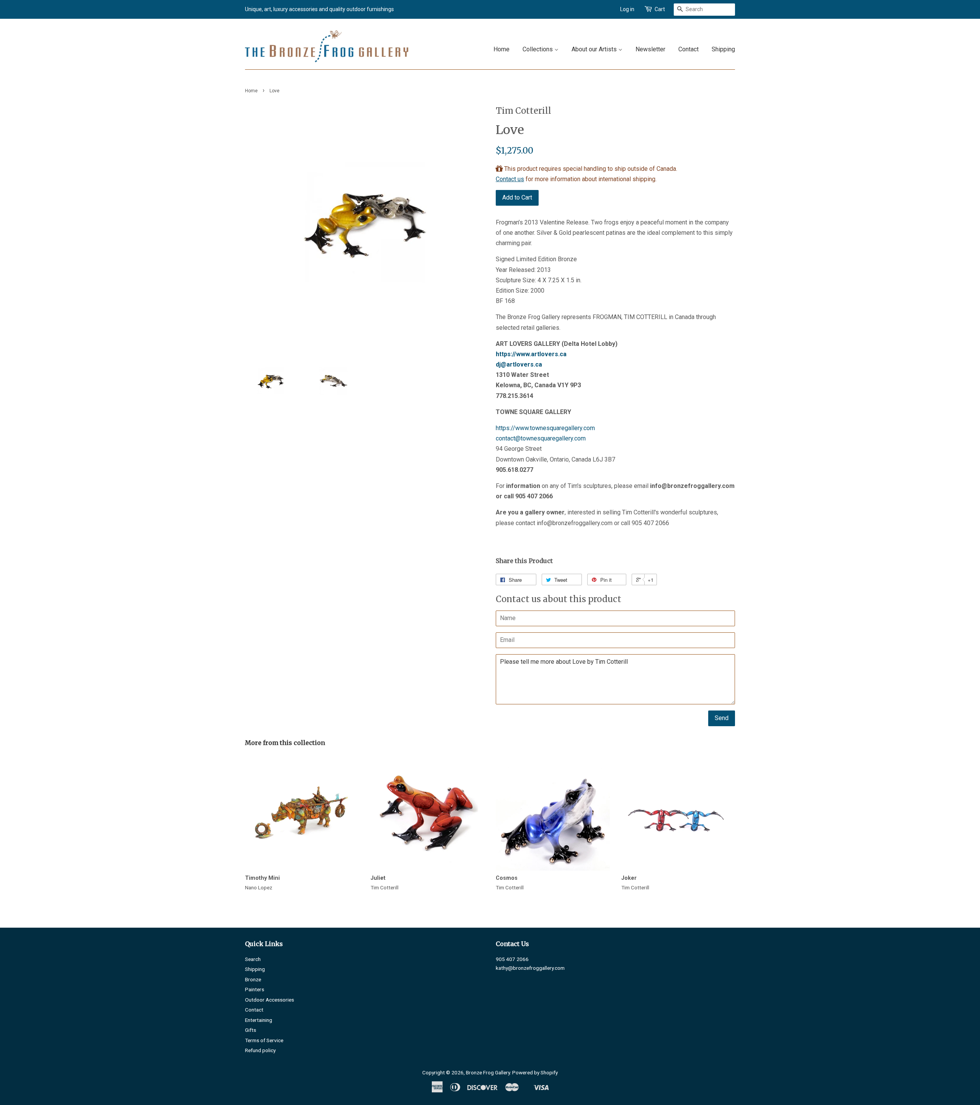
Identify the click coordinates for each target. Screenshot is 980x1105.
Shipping (723, 49)
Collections (538, 49)
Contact (688, 49)
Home (501, 49)
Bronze (253, 979)
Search (253, 959)
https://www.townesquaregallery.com (545, 428)
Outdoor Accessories (269, 1000)
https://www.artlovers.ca (531, 354)
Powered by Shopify (535, 1072)
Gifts (250, 1030)
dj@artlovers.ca (519, 364)
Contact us (510, 179)
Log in (627, 9)
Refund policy (260, 1050)
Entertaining (258, 1020)
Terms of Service (264, 1040)
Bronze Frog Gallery (488, 1072)
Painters (254, 989)
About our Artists (595, 49)
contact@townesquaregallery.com (541, 438)
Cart (660, 9)
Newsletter (650, 49)
